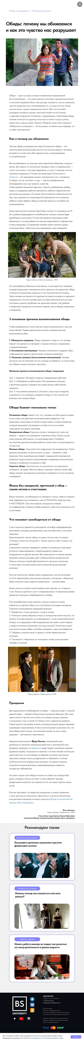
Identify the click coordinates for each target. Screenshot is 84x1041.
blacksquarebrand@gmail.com (51, 1003)
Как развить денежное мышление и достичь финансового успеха (38, 844)
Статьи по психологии (19, 11)
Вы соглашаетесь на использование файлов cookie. (45, 1038)
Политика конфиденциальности (52, 1010)
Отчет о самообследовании (51, 1022)
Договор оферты (47, 1008)
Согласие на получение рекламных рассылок (56, 1014)
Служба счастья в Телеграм (51, 998)
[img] (42, 865)
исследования (34, 748)
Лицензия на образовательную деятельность (55, 1018)
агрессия (13, 177)
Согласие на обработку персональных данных (56, 1012)
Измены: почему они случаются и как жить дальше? (37, 895)
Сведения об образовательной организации (55, 1020)
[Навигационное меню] (80, 4)
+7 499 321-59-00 (48, 1001)
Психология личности (41, 11)
